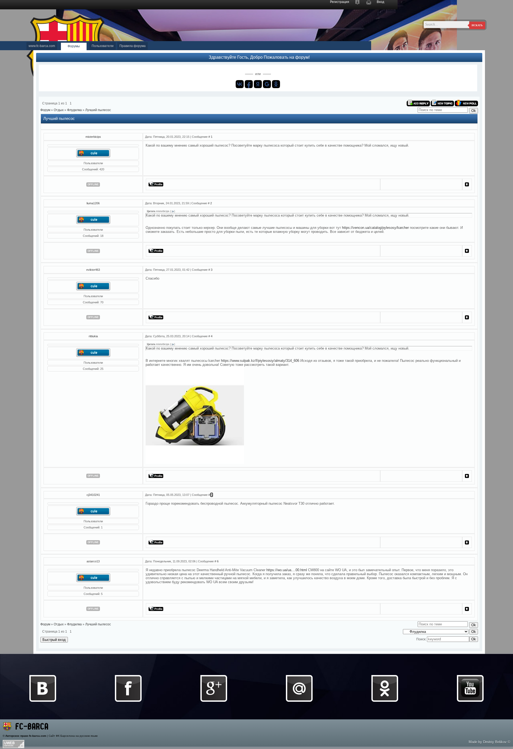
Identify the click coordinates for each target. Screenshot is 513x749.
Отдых (59, 110)
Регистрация (339, 2)
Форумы (74, 46)
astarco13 (93, 561)
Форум (45, 110)
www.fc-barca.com (42, 46)
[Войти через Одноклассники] (276, 84)
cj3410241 (93, 494)
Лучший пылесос (98, 110)
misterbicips (93, 136)
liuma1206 (93, 203)
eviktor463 (93, 269)
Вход (380, 2)
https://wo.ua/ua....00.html (286, 570)
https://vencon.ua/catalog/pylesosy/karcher (375, 228)
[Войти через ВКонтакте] (240, 84)
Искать (477, 25)
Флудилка (74, 110)
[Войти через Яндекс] (258, 84)
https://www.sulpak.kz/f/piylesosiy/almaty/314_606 (260, 361)
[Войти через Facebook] (249, 84)
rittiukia (93, 336)
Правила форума (132, 46)
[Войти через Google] (267, 84)
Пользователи (103, 46)
